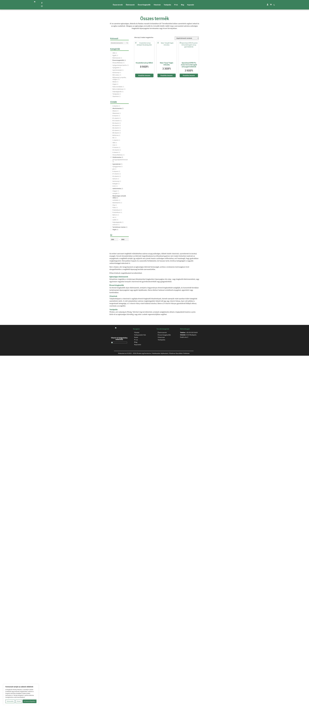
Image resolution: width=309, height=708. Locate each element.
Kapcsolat (190, 5)
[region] (21, 694)
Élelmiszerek (130, 5)
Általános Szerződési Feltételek (179, 353)
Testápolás (167, 5)
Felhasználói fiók (140, 335)
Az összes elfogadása (29, 701)
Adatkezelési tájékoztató (160, 353)
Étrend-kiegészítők (144, 5)
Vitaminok (157, 5)
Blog (182, 5)
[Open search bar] (274, 4)
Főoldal (136, 332)
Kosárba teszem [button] (144, 75)
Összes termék (118, 5)
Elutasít (19, 701)
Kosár (136, 337)
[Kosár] (271, 4)
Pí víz (176, 5)
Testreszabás (10, 701)
